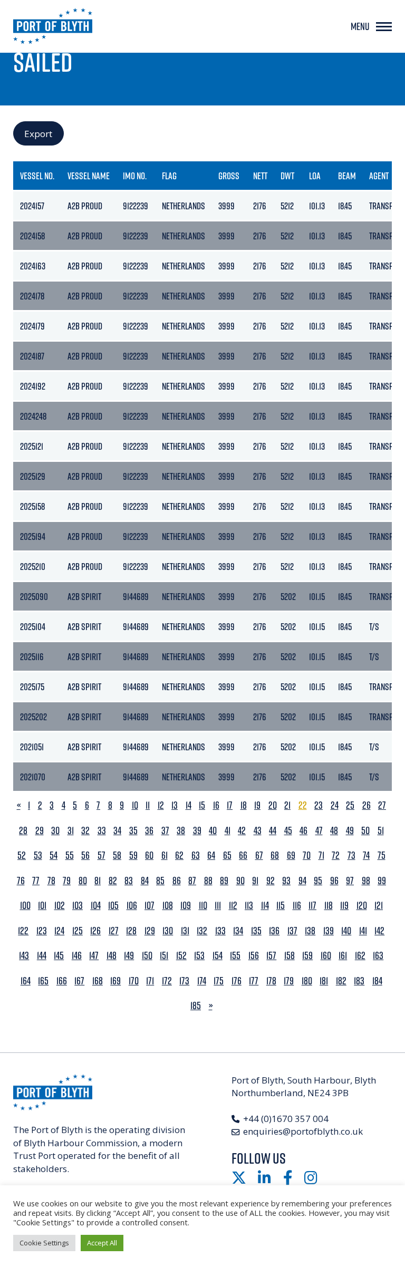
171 (150, 981)
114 (265, 906)
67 (259, 855)
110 (203, 906)
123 (41, 931)
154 (218, 956)
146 (77, 956)
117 (312, 906)
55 (69, 855)
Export (38, 134)
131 (185, 931)
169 (115, 981)
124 (59, 931)
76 (21, 881)
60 (149, 855)
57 (101, 855)
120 (361, 906)
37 (165, 831)
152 (181, 956)
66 (243, 855)
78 (51, 881)
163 (378, 956)
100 (25, 906)
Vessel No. (37, 175)
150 (147, 956)
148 (112, 956)
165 (43, 981)
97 (350, 881)
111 (218, 906)
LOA (315, 175)
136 (274, 931)
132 (202, 931)
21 (287, 805)
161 (343, 956)
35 (133, 831)
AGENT (379, 175)
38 (181, 831)
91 (255, 881)
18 (243, 805)
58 (117, 855)
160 (326, 956)
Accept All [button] (102, 1242)
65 (227, 855)
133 (220, 931)
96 (334, 881)
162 (360, 956)
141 (363, 931)
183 (359, 981)
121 (378, 906)
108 (167, 906)
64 (211, 855)
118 (328, 906)
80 (83, 881)
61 (164, 855)
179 (289, 981)
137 (292, 931)
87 (192, 881)
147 (94, 956)
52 (21, 855)
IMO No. (135, 175)
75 (381, 855)
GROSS (228, 175)
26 (366, 805)
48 (334, 831)
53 (38, 855)
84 (145, 881)
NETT (260, 175)
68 (275, 855)
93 (286, 881)
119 (344, 906)
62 (179, 855)
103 (77, 906)
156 (253, 956)
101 (42, 906)
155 (235, 956)
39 (197, 831)
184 (377, 981)
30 (55, 831)
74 (366, 855)
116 (297, 906)
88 (208, 881)
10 (135, 805)
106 (132, 906)
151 (164, 956)
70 (307, 855)
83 (128, 881)
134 (238, 931)
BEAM (347, 175)
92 (270, 881)
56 (85, 855)
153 (199, 956)
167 (79, 981)
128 (131, 931)
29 (39, 831)
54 (53, 855)
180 (307, 981)
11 (148, 805)
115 (280, 906)
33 (102, 831)
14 (188, 805)
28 (23, 831)
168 (97, 981)
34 (117, 831)
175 (219, 981)
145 (59, 956)
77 (36, 881)
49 (350, 831)
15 (202, 805)
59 (133, 855)
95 (318, 881)
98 (366, 881)
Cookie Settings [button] (44, 1242)
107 (149, 906)
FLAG (169, 175)
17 (230, 805)
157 (271, 956)
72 (336, 855)
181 (324, 981)
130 (167, 931)
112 (233, 906)
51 (381, 831)
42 (242, 831)
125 (77, 931)
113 (249, 906)
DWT (287, 175)
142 (379, 931)
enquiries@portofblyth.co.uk (303, 1131)
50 (365, 831)
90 (240, 881)
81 (97, 881)
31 (71, 831)
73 (351, 855)
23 (318, 805)
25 (350, 805)
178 (271, 981)
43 (258, 831)
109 (185, 906)
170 (134, 981)
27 (382, 805)
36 (149, 831)
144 (41, 956)
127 (114, 931)
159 (307, 956)
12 (161, 805)
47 (319, 831)
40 (213, 831)
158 (289, 956)
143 (24, 956)
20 (272, 805)
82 (113, 881)
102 (59, 906)
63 (195, 855)
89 (224, 881)
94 (302, 881)
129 (149, 931)
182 (341, 981)
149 (129, 956)
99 (382, 881)
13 (174, 805)
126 (95, 931)
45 (288, 831)
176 (237, 981)
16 (216, 805)
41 (227, 831)
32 (85, 831)
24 (335, 805)
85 (160, 881)
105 (113, 906)
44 (272, 831)
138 (310, 931)
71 (321, 855)
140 (346, 931)
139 (328, 931)
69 (291, 855)
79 (67, 881)
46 (303, 831)
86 (176, 881)
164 (26, 981)
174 (201, 981)
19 (257, 805)
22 (302, 805)
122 (23, 931)
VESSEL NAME (89, 175)
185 (195, 1006)
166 (61, 981)
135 (256, 931)
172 (167, 981)
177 (253, 981)
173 (184, 981)
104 (96, 906)
